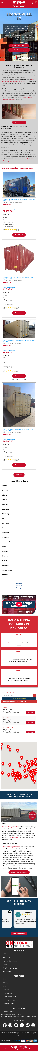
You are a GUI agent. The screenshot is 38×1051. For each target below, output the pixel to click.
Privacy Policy (7, 993)
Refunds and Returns (10, 1000)
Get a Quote (7, 971)
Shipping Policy (8, 1004)
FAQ (4, 986)
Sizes (4, 979)
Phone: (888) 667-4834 (12, 712)
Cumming (5, 514)
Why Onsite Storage (10, 968)
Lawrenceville (6, 542)
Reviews (6, 990)
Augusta (5, 504)
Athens (4, 495)
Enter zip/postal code (14, 643)
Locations (6, 957)
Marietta (5, 551)
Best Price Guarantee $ (9, 209)
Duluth (4, 528)
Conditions (7, 964)
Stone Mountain (7, 570)
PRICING (30, 712)
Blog (4, 954)
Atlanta (4, 500)
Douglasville (6, 523)
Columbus (5, 509)
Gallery (5, 983)
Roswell (4, 561)
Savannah (5, 565)
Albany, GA (6, 718)
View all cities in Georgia (19, 586)
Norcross (5, 556)
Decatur (5, 518)
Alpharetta (6, 490)
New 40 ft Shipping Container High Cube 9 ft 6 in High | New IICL (18, 430)
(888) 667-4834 (13, 837)
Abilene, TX (6, 708)
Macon (4, 547)
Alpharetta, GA (8, 728)
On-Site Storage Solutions (11, 827)
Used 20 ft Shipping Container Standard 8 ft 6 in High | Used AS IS (19, 200)
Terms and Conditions (11, 997)
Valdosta (5, 575)
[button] (2, 2)
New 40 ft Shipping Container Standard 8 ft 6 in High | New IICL (19, 341)
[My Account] (32, 3)
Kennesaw (5, 537)
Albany (4, 486)
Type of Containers (10, 961)
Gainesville (6, 532)
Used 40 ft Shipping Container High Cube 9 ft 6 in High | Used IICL (18, 278)
